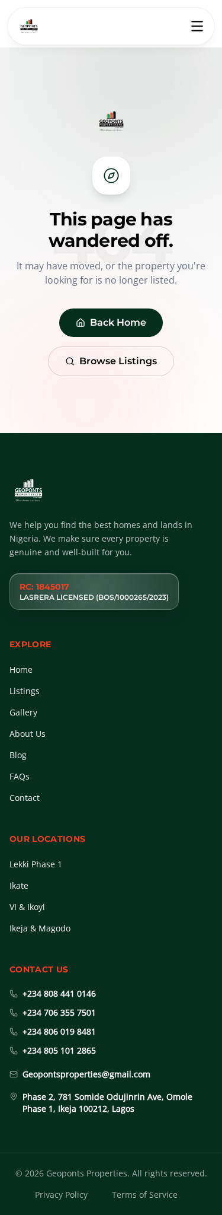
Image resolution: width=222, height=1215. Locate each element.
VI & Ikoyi (27, 906)
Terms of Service (145, 1194)
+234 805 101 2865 (59, 1050)
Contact (24, 797)
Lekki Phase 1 (35, 864)
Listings (24, 690)
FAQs (19, 776)
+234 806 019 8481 (59, 1031)
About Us (27, 733)
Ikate (18, 885)
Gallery (23, 712)
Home (21, 669)
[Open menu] (197, 26)
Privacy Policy (61, 1194)
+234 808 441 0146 (59, 993)
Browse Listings (118, 361)
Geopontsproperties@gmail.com (86, 1074)
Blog (18, 755)
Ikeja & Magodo (39, 928)
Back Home (118, 322)
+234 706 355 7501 (59, 1012)
